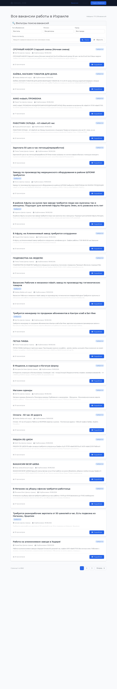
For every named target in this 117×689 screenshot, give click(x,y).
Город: (77, 28)
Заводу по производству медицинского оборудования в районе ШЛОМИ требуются (54, 173)
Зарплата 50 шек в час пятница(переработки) (38, 147)
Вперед (99, 568)
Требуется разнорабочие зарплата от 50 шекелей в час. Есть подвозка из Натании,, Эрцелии (54, 514)
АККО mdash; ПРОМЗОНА (27, 98)
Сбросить (99, 40)
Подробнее (98, 64)
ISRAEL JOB (19, 3)
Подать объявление (98, 3)
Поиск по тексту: (18, 36)
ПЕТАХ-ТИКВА (20, 341)
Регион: (46, 28)
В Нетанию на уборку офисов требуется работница (41, 489)
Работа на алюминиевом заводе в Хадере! (36, 541)
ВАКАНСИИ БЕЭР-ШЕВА (26, 464)
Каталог (85, 3)
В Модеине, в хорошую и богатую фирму (36, 366)
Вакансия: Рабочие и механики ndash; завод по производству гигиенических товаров (56, 284)
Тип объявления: (18, 28)
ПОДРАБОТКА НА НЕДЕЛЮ (28, 258)
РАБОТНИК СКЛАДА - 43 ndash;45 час (34, 123)
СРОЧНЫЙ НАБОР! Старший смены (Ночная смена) (41, 49)
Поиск (87, 40)
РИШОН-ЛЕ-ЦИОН (23, 439)
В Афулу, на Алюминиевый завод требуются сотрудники (45, 233)
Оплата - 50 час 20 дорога (27, 415)
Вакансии (74, 3)
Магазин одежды (22, 390)
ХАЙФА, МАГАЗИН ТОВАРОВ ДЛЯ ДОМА (35, 74)
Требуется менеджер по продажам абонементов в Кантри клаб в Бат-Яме (54, 313)
